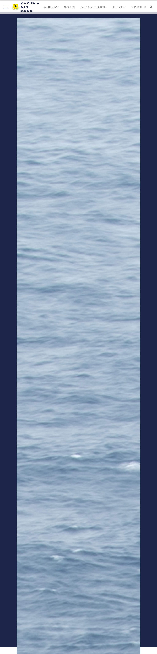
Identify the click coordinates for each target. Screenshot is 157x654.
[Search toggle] (151, 7)
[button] (5, 7)
